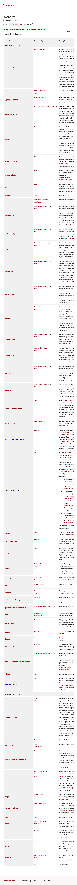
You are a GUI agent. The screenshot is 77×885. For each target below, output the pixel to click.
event (6, 187)
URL (35, 453)
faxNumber (8, 195)
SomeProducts (69, 499)
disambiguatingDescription (15, 759)
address (7, 92)
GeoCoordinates (40, 200)
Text (35, 93)
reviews (62, 633)
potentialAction (11, 834)
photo (6, 614)
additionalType (10, 717)
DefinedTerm (38, 564)
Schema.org (8, 5)
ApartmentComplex (67, 685)
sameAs (6, 846)
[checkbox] (38, 32)
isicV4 (6, 554)
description (9, 745)
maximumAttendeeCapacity (14, 600)
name (6, 817)
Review (36, 631)
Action (36, 830)
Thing (5, 29)
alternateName (10, 740)
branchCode (8, 140)
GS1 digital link (66, 453)
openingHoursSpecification (15, 608)
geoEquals (8, 318)
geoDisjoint (9, 294)
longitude (8, 592)
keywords (7, 569)
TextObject (38, 747)
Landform (20, 29)
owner (6, 824)
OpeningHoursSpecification (44, 606)
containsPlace (10, 175)
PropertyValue (39, 49)
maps (72, 535)
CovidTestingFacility (67, 435)
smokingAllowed (10, 647)
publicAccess (9, 623)
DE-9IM (70, 225)
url (5, 864)
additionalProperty (12, 68)
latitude (8, 579)
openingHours (64, 670)
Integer (37, 597)
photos (69, 615)
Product (69, 520)
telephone (8, 674)
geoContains (9, 216)
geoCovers (8, 250)
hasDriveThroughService (14, 439)
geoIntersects (10, 339)
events (69, 191)
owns (72, 826)
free (72, 544)
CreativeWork (39, 803)
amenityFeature (10, 114)
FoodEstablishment (69, 432)
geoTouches (8, 373)
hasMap (7, 534)
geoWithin (8, 390)
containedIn (63, 164)
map (68, 535)
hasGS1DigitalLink (11, 490)
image (6, 797)
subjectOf (8, 857)
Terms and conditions (11, 881)
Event (36, 184)
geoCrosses (8, 272)
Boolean (37, 430)
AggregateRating (40, 97)
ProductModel (69, 523)
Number (36, 578)
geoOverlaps (9, 355)
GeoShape (37, 202)
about (72, 860)
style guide (70, 736)
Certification (39, 421)
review (7, 632)
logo (6, 585)
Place (12, 29)
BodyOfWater (31, 29)
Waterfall (42, 29)
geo (5, 201)
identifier (8, 781)
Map (35, 532)
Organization (67, 471)
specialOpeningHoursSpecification (18, 662)
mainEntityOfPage (11, 808)
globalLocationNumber (13, 409)
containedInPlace (11, 161)
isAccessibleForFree (12, 541)
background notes (68, 810)
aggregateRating (11, 100)
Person (36, 824)
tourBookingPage (11, 684)
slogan (7, 639)
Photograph (38, 615)
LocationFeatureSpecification (45, 106)
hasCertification (11, 423)
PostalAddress (39, 91)
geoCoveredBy (9, 234)
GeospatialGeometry (41, 206)
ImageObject (38, 584)
